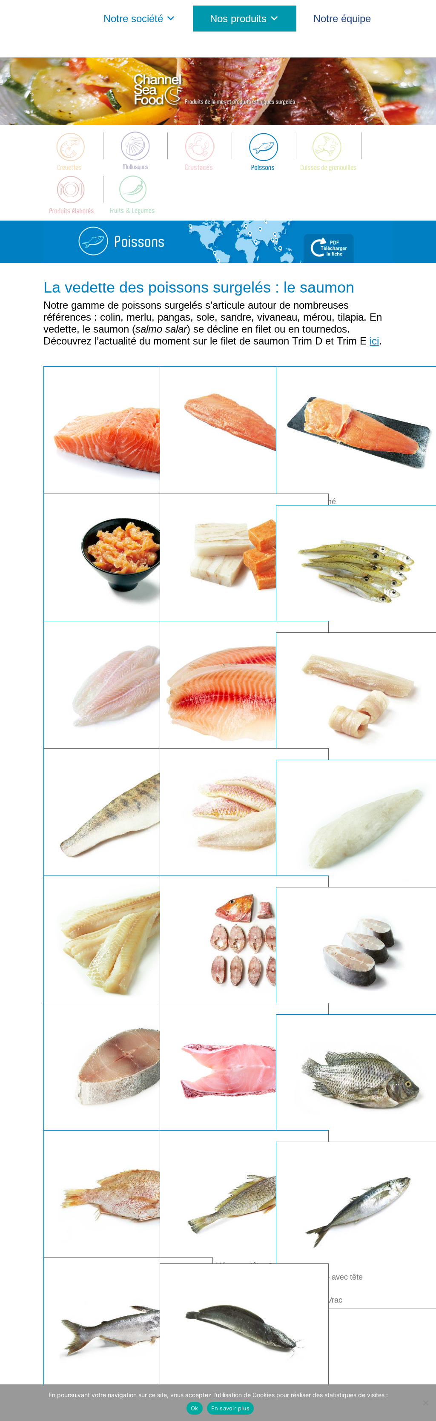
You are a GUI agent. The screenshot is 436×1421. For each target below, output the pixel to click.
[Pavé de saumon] (128, 431)
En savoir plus (230, 1408)
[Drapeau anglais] (199, 44)
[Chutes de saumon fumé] (128, 558)
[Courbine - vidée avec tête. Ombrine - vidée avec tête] (244, 1195)
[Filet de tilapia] (244, 685)
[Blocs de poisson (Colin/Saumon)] (244, 558)
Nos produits (238, 18)
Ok (194, 1408)
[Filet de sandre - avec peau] (128, 813)
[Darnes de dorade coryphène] (128, 1067)
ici (374, 341)
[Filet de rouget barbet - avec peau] (244, 813)
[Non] (425, 1402)
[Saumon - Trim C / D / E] (244, 431)
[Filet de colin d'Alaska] (128, 940)
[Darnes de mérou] (244, 1067)
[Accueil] (56, 19)
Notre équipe (342, 18)
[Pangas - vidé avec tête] (128, 1322)
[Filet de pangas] (128, 685)
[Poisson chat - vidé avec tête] (244, 1328)
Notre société (133, 18)
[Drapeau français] (221, 44)
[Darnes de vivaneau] (244, 940)
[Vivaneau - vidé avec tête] (128, 1195)
